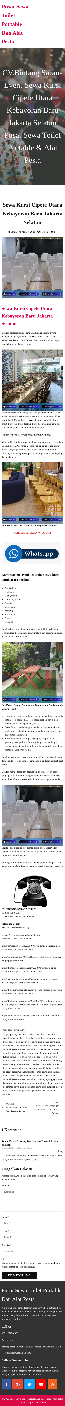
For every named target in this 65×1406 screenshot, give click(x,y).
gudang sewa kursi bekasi (23, 1034)
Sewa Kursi (19, 1030)
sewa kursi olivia (44, 1083)
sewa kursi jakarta (42, 1068)
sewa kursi (41, 1034)
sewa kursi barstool (22, 1042)
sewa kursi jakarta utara (21, 1075)
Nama (5, 1217)
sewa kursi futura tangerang (48, 1060)
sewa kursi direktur (37, 1053)
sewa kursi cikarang (42, 1045)
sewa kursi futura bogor (29, 1057)
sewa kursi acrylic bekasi (23, 1038)
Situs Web (6, 1245)
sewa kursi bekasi (41, 1042)
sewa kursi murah (27, 1083)
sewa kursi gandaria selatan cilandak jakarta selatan (28, 1064)
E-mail (5, 1231)
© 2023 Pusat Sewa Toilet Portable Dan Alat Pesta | (27, 1399)
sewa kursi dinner (19, 1053)
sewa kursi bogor (23, 1045)
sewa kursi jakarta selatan (29, 1072)
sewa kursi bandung (46, 1038)
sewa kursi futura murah (22, 1060)
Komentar (6, 1185)
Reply (60, 1151)
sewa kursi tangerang (46, 1087)
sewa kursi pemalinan (25, 1087)
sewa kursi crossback (37, 1049)
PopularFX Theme (37, 1402)
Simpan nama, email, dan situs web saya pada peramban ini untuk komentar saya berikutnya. (31, 1265)
